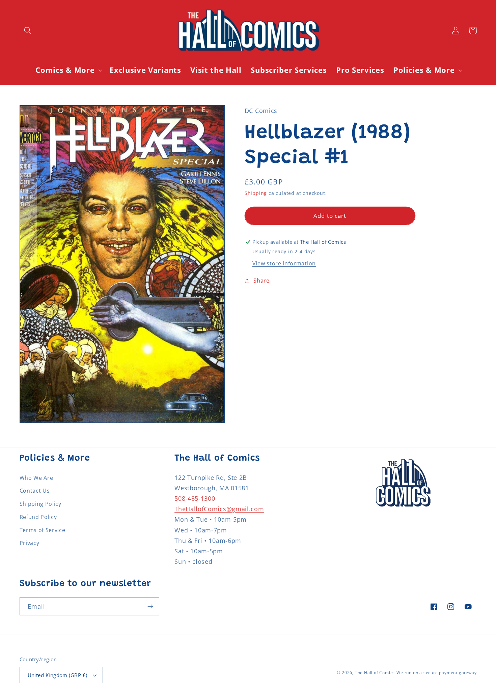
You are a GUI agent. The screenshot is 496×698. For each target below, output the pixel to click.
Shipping (256, 193)
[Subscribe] (150, 606)
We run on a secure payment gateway (436, 672)
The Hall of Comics (375, 672)
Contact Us (35, 490)
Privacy (29, 543)
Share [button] (261, 280)
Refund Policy (38, 517)
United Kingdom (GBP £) (57, 675)
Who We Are (36, 478)
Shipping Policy (40, 503)
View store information (284, 263)
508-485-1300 (194, 498)
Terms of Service (42, 530)
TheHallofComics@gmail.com (219, 508)
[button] (28, 30)
